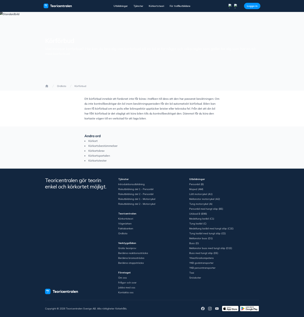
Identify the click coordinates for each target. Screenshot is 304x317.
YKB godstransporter (201, 262)
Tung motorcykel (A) (200, 203)
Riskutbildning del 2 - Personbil (135, 194)
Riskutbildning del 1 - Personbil (135, 189)
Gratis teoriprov (127, 248)
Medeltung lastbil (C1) (201, 218)
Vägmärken (125, 223)
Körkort (93, 141)
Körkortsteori (156, 6)
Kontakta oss (126, 292)
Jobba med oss (126, 287)
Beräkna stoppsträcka (131, 262)
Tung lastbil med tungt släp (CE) (207, 233)
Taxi (191, 272)
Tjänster (138, 6)
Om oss (122, 277)
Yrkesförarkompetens (201, 258)
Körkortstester (97, 160)
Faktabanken (125, 228)
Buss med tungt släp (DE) (203, 253)
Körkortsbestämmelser (103, 146)
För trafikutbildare (180, 6)
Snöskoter (195, 277)
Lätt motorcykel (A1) (201, 194)
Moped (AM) (196, 189)
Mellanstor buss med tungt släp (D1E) (210, 248)
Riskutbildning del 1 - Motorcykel (136, 199)
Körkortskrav (96, 150)
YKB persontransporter (202, 267)
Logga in (252, 6)
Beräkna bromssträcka (131, 258)
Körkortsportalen (99, 155)
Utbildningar (121, 6)
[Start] (47, 86)
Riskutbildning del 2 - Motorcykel (136, 203)
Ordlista (61, 86)
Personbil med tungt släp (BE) (206, 208)
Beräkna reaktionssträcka (133, 253)
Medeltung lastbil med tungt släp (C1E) (211, 228)
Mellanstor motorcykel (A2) (204, 199)
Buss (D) (194, 243)
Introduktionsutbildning (131, 184)
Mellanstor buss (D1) (201, 238)
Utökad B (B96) (198, 213)
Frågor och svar (127, 282)
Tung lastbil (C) (197, 223)
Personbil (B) (196, 184)
